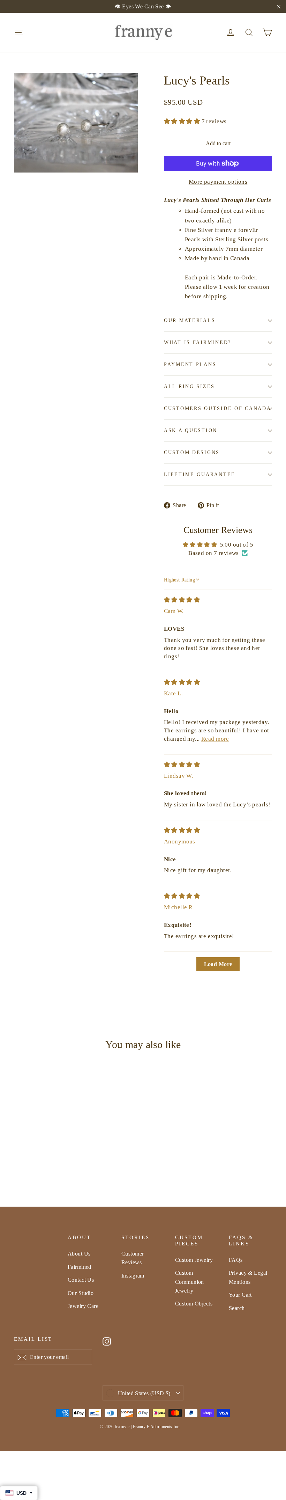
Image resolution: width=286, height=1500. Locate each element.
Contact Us (81, 1280)
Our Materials (189, 320)
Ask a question (190, 430)
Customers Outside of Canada (217, 408)
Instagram (132, 1276)
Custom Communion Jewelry (189, 1282)
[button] (183, 121)
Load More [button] (218, 964)
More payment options (218, 181)
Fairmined (79, 1267)
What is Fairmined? (197, 342)
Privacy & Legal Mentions (248, 1277)
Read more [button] (215, 739)
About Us (79, 1254)
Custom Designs (192, 452)
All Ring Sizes (189, 386)
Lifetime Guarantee (199, 474)
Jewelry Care (83, 1306)
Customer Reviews (132, 1258)
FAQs (236, 1260)
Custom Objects (193, 1304)
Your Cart (240, 1295)
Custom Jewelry (194, 1260)
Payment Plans (190, 364)
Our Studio (80, 1293)
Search (237, 1308)
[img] (182, 600)
